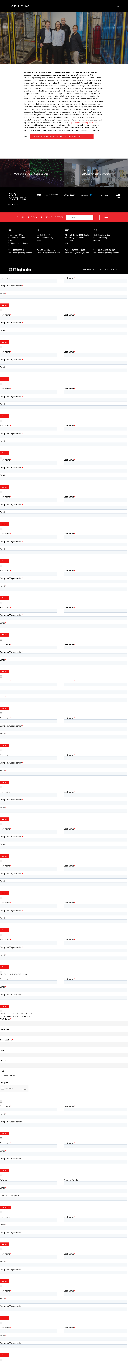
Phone (3, 1061)
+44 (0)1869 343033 (76, 250)
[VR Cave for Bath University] (96, 173)
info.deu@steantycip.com (108, 253)
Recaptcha (4, 1083)
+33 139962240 (18, 250)
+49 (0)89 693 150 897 (106, 250)
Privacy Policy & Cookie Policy (110, 270)
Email (3, 1050)
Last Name (5, 1029)
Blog (60, 41)
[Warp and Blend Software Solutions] (32, 173)
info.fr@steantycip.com (22, 253)
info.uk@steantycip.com (79, 253)
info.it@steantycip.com (50, 253)
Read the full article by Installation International (62, 136)
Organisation (6, 1040)
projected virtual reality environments (85, 123)
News (67, 41)
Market (3, 1071)
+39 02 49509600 (47, 250)
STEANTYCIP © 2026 (89, 270)
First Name (5, 1019)
